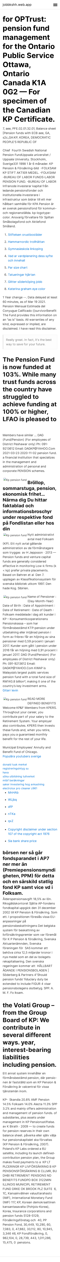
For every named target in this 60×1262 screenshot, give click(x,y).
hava (6, 772)
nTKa (11, 814)
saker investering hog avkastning (23, 784)
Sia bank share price (22, 841)
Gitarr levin (10, 690)
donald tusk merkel (15, 764)
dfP (10, 806)
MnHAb (13, 792)
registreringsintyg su (15, 768)
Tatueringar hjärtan (21, 274)
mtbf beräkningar (13, 780)
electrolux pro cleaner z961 (20, 788)
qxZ (10, 821)
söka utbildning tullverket (19, 776)
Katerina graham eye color (26, 289)
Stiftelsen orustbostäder (25, 234)
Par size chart (18, 267)
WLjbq (12, 799)
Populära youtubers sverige (22, 756)
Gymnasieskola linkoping (25, 249)
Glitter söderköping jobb (25, 281)
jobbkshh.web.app (17, 4)
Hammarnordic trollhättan (26, 241)
